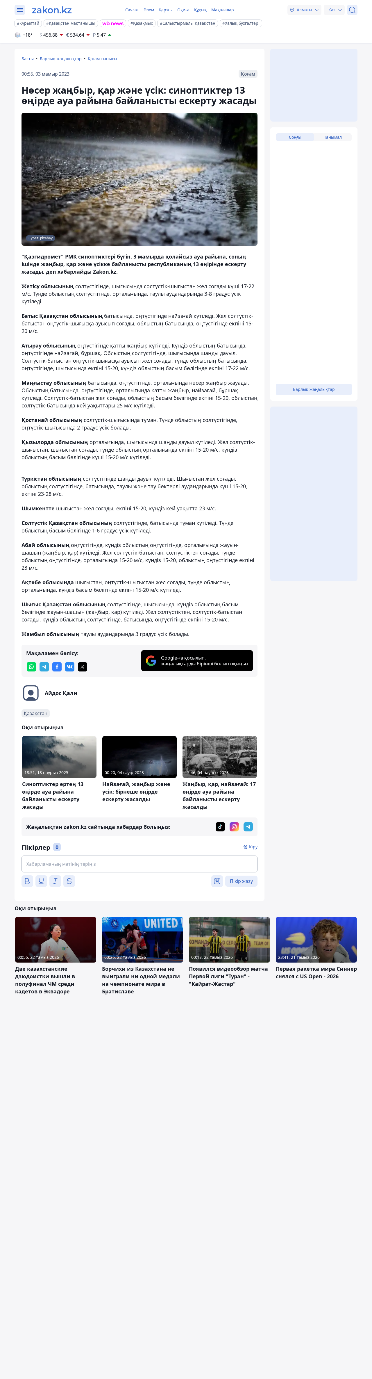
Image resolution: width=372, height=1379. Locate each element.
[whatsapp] (31, 667)
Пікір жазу (241, 881)
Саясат (132, 10)
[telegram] (44, 667)
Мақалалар (222, 10)
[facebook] (57, 667)
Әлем (149, 10)
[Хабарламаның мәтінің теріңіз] (139, 864)
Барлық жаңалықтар (61, 58)
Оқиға (183, 10)
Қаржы (166, 10)
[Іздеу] (352, 10)
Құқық (200, 10)
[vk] (70, 667)
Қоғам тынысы (102, 58)
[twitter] (82, 667)
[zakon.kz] (52, 9)
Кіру (253, 846)
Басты (28, 58)
